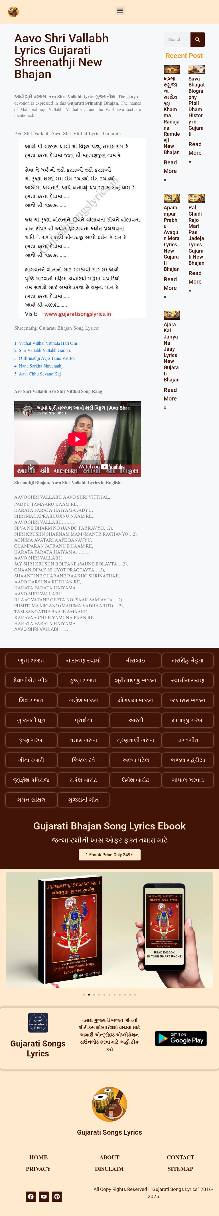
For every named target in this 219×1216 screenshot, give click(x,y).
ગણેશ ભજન (83, 700)
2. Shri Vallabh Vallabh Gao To (42, 350)
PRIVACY (38, 1169)
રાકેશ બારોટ (83, 780)
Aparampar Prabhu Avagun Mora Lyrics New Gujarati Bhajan (172, 238)
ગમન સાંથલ (31, 799)
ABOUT (109, 1157)
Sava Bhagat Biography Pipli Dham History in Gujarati (196, 106)
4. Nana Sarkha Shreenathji (39, 366)
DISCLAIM (109, 1169)
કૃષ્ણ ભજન (83, 680)
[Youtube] (44, 1197)
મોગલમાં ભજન (135, 700)
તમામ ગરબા (83, 740)
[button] (120, 10)
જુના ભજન (31, 660)
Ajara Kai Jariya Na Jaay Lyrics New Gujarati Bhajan (172, 352)
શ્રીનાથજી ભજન (135, 680)
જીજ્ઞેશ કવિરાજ (31, 780)
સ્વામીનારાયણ (187, 680)
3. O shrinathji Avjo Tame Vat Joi (45, 358)
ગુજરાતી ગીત (83, 799)
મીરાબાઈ (135, 660)
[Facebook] (31, 1197)
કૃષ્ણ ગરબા (31, 740)
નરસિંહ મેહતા (188, 660)
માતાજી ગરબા (188, 720)
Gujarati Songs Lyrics (38, 1048)
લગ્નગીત (187, 740)
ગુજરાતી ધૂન (31, 720)
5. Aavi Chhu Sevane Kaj (38, 374)
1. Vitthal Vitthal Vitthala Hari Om (45, 343)
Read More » (170, 171)
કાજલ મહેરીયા (187, 760)
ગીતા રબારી (31, 760)
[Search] (197, 39)
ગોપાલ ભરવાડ (188, 780)
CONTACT (180, 1157)
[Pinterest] (57, 1197)
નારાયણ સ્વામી (83, 660)
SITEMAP (180, 1169)
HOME (38, 1157)
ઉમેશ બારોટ (135, 780)
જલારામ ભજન (187, 700)
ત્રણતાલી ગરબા (135, 740)
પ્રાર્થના (83, 720)
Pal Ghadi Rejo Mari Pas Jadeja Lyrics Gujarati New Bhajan (196, 235)
